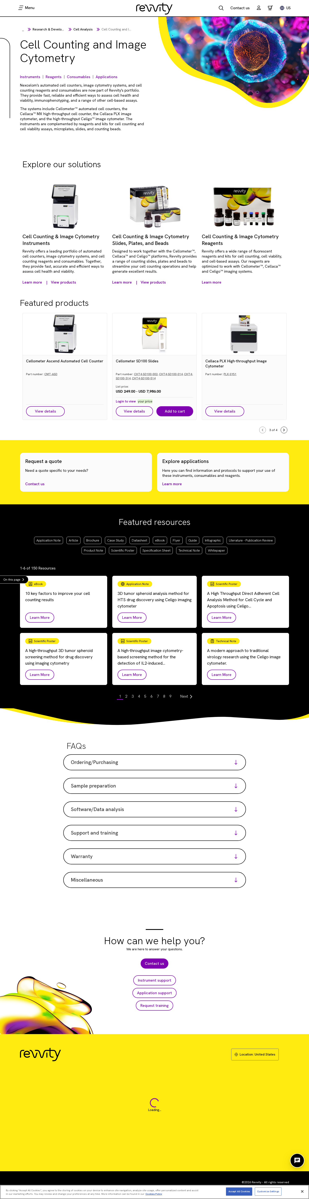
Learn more (172, 483)
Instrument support (154, 980)
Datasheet (139, 540)
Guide (192, 540)
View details (45, 411)
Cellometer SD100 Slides (137, 361)
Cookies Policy (153, 1193)
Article (73, 540)
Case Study (115, 540)
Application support (154, 992)
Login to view (126, 401)
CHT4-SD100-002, (146, 374)
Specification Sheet (156, 550)
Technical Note (189, 550)
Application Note (48, 540)
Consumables (78, 76)
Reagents (54, 76)
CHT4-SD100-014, (171, 374)
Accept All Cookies (239, 1191)
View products (63, 282)
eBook (160, 540)
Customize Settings (268, 1191)
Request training (154, 1005)
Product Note (93, 550)
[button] (258, 8)
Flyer (176, 540)
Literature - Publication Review (251, 540)
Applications (107, 76)
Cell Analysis (83, 29)
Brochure (92, 540)
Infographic (213, 540)
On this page (11, 579)
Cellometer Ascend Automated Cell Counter (64, 361)
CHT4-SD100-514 (144, 378)
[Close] (302, 1191)
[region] (154, 1192)
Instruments (30, 76)
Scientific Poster (123, 550)
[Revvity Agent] (297, 1160)
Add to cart (175, 411)
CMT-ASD (50, 374)
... (23, 30)
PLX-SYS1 (230, 374)
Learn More (40, 617)
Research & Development (52, 29)
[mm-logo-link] (154, 8)
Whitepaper (216, 550)
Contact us (240, 7)
